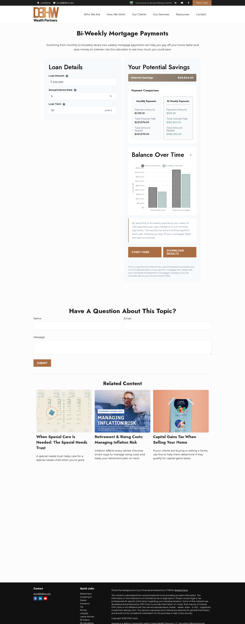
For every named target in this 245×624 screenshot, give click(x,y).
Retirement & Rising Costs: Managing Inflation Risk (119, 439)
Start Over (140, 252)
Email (127, 318)
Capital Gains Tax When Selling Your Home (174, 439)
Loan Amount (58, 75)
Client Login (202, 3)
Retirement (86, 594)
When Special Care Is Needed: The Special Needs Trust (61, 442)
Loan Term (56, 104)
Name (37, 318)
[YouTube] (182, 2)
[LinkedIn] (175, 2)
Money (83, 610)
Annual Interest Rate (62, 90)
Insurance (85, 603)
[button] (92, 14)
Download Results (175, 252)
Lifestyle (84, 613)
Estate (83, 600)
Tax (81, 607)
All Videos (84, 620)
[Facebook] (188, 2)
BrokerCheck (181, 590)
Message (39, 337)
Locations (45, 3)
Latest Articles (87, 616)
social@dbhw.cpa (65, 3)
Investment (86, 597)
